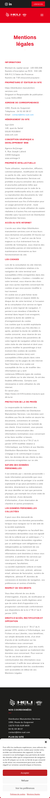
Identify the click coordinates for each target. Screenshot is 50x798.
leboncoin (38, 4)
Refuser (25, 780)
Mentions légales (33, 794)
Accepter (25, 772)
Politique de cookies (17, 794)
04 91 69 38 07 (15, 729)
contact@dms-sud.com (23, 115)
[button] (45, 742)
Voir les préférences (25, 788)
